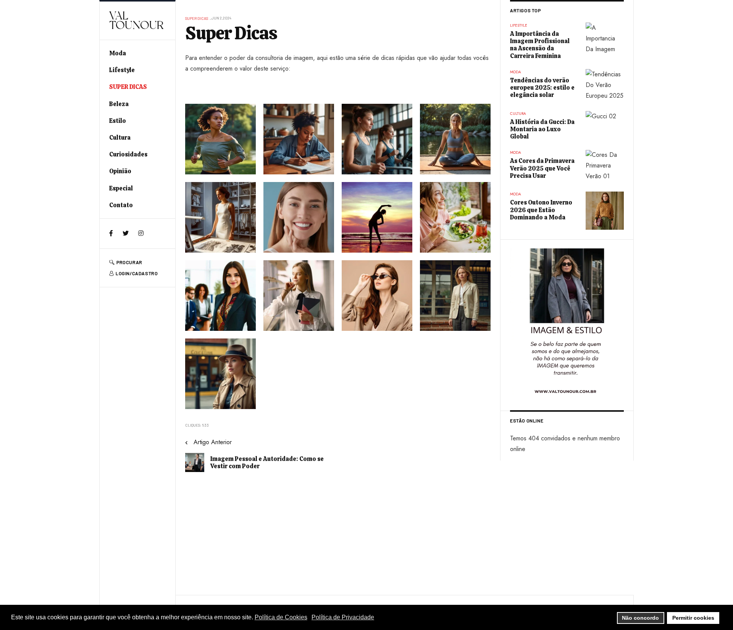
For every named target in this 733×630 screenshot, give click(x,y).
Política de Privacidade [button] (343, 617)
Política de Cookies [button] (281, 617)
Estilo (117, 120)
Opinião (120, 171)
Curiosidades (128, 154)
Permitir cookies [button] (693, 618)
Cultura (120, 137)
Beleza (119, 104)
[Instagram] (141, 233)
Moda (117, 53)
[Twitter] (126, 233)
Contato (121, 205)
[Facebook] (111, 233)
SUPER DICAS (128, 86)
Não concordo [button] (640, 618)
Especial (121, 188)
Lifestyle (122, 70)
